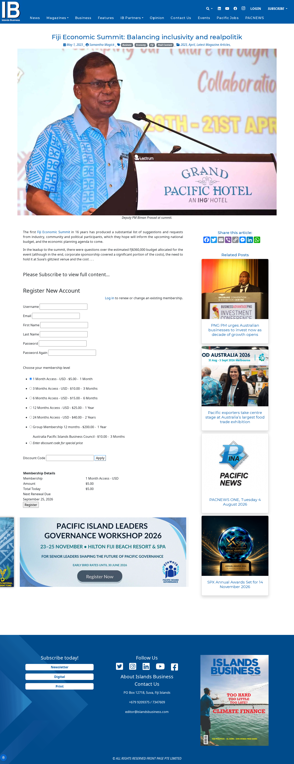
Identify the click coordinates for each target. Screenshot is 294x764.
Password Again (35, 352)
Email (27, 316)
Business (83, 18)
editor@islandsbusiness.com (147, 712)
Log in (109, 298)
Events (204, 18)
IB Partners (130, 18)
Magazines (56, 18)
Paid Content (165, 44)
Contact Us (181, 18)
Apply (100, 458)
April (192, 45)
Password (30, 343)
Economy (141, 44)
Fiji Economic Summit (53, 232)
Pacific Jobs (228, 18)
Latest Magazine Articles (213, 45)
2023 (184, 45)
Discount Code (34, 458)
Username (31, 306)
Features (106, 18)
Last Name (31, 334)
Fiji (151, 44)
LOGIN (255, 8)
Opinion (157, 18)
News (35, 18)
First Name (31, 325)
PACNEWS (254, 18)
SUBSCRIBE (276, 8)
